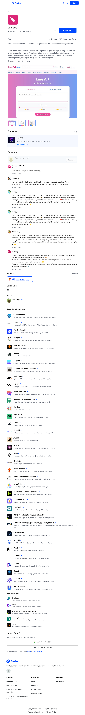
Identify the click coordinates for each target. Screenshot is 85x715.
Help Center (36, 690)
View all (75, 273)
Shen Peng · (16, 299)
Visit (54, 30)
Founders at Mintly (18, 166)
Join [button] (74, 3)
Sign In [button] (65, 3)
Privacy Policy (37, 651)
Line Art (15, 12)
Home (9, 12)
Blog (33, 681)
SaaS (28, 61)
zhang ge (15, 192)
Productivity (21, 61)
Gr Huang (15, 252)
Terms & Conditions (35, 712)
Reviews (34, 685)
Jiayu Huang (16, 232)
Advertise (60, 681)
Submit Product (37, 694)
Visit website (21, 144)
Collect (64, 39)
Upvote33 (69, 30)
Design (12, 61)
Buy (75, 132)
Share (73, 39)
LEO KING (15, 178)
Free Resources (12, 681)
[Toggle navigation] (9, 3)
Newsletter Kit (11, 685)
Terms (29, 651)
